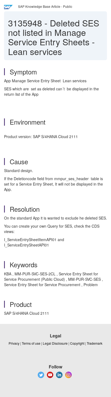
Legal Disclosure (55, 343)
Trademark (94, 343)
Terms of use (31, 343)
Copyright (77, 343)
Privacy (14, 343)
